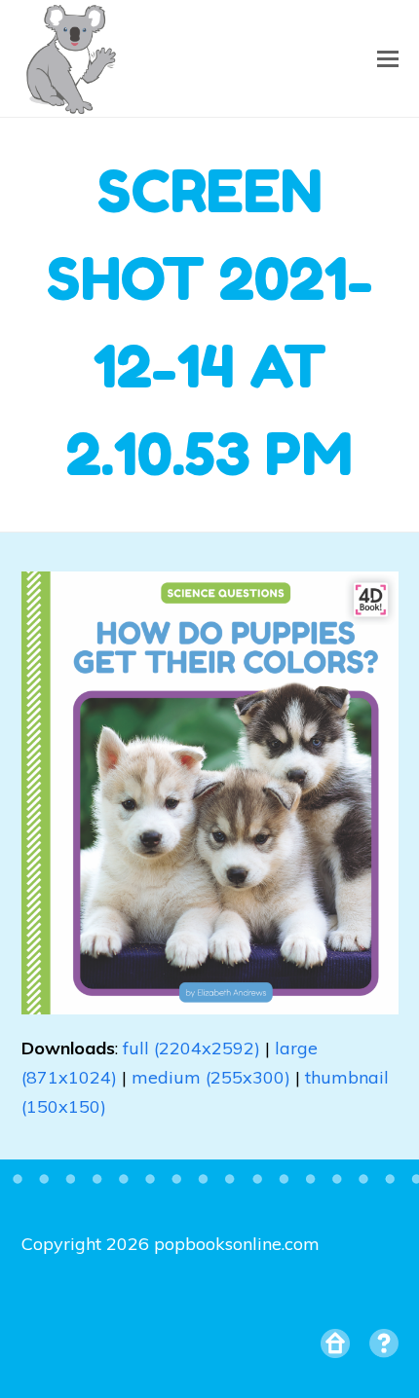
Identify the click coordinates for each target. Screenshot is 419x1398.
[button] (388, 58)
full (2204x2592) (191, 1048)
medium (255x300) (211, 1077)
